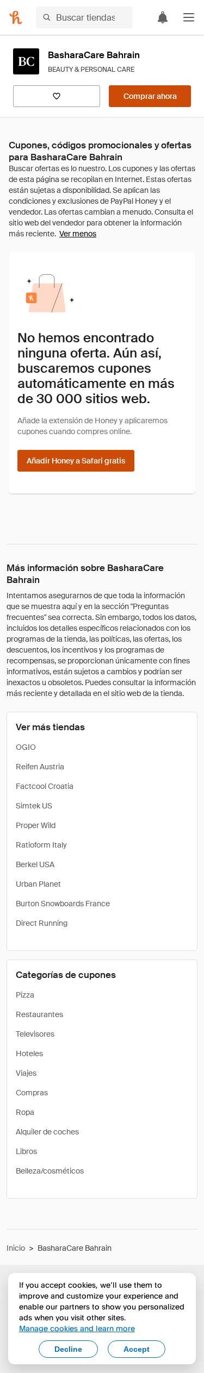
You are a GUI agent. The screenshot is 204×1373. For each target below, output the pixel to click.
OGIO (26, 747)
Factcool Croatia (44, 786)
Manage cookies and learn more (77, 1328)
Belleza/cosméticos (50, 1171)
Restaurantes (39, 1014)
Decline (68, 1349)
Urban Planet (38, 884)
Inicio (16, 1248)
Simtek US (34, 806)
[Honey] (16, 17)
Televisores (35, 1034)
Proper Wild (35, 825)
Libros (26, 1151)
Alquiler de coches (47, 1132)
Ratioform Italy (41, 845)
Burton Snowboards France (63, 903)
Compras (32, 1093)
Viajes (26, 1073)
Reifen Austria (40, 767)
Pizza (25, 995)
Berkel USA (35, 864)
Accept (136, 1349)
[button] (188, 17)
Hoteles (29, 1053)
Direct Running (41, 923)
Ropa (25, 1112)
